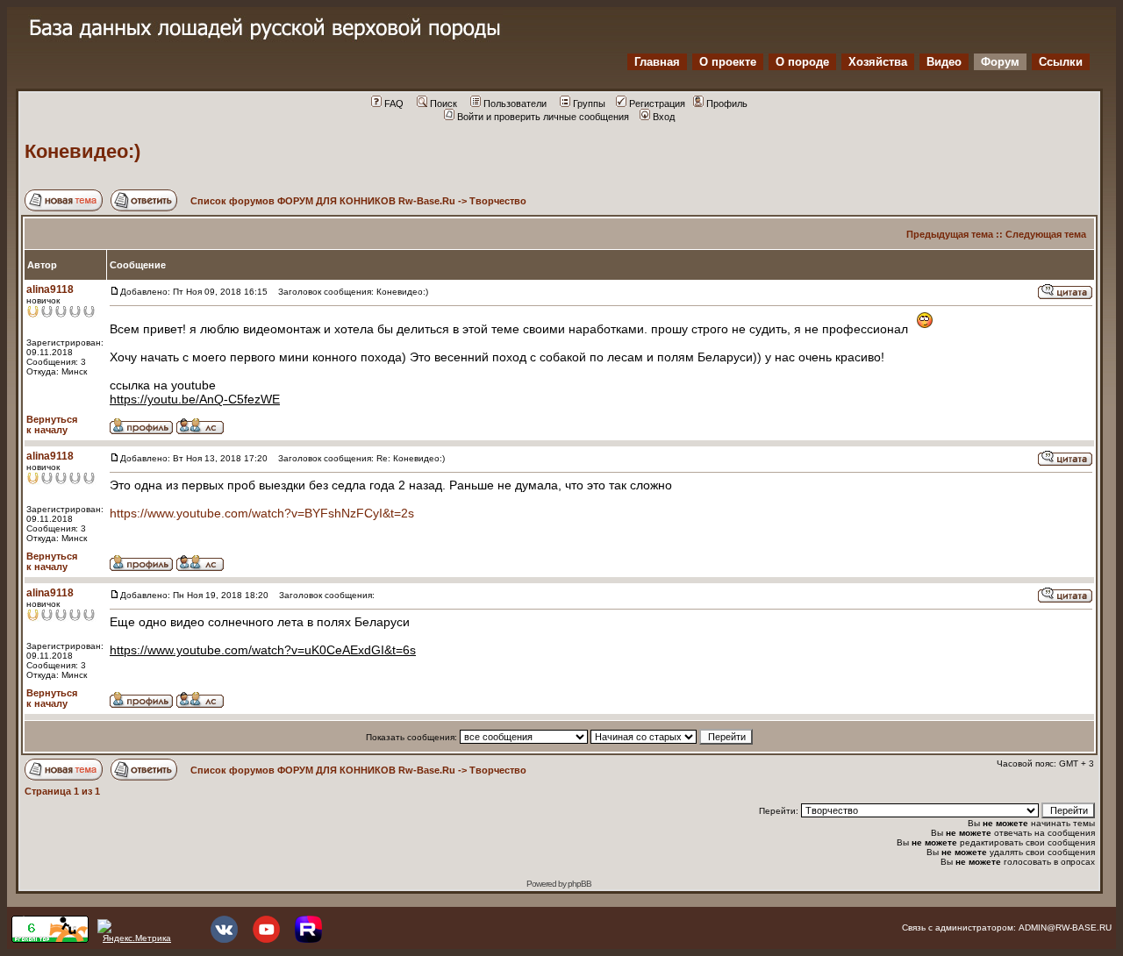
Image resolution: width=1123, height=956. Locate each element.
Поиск (443, 103)
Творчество (497, 201)
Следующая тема (1045, 234)
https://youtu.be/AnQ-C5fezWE (195, 399)
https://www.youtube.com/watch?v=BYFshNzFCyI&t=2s (262, 513)
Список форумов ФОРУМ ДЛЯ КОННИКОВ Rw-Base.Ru (322, 201)
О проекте (727, 61)
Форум (1000, 61)
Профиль (726, 103)
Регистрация (657, 103)
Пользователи (515, 103)
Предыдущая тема (949, 234)
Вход (664, 116)
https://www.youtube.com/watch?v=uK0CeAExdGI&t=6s (263, 650)
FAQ (394, 103)
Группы (589, 103)
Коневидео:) (82, 151)
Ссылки (1061, 61)
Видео (944, 61)
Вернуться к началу (51, 424)
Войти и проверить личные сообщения (543, 116)
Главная (657, 61)
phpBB (579, 883)
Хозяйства (877, 61)
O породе (802, 61)
